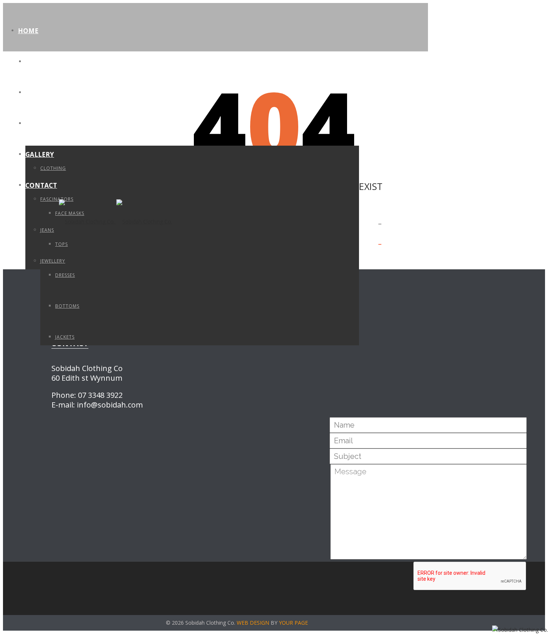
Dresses (65, 275)
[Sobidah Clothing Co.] (115, 221)
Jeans (47, 230)
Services (40, 92)
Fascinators (56, 199)
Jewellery (52, 261)
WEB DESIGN (253, 622)
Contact (41, 185)
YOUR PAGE (293, 622)
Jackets (65, 337)
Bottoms (67, 306)
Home (28, 30)
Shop (34, 123)
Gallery (39, 154)
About (36, 61)
